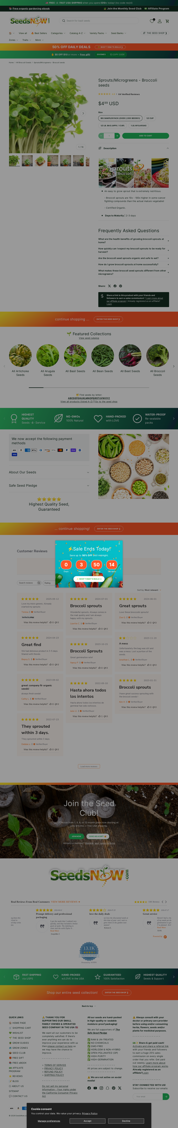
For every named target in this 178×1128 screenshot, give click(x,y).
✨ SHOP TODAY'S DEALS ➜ (89, 579)
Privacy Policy (89, 1113)
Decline (126, 1121)
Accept (88, 1121)
